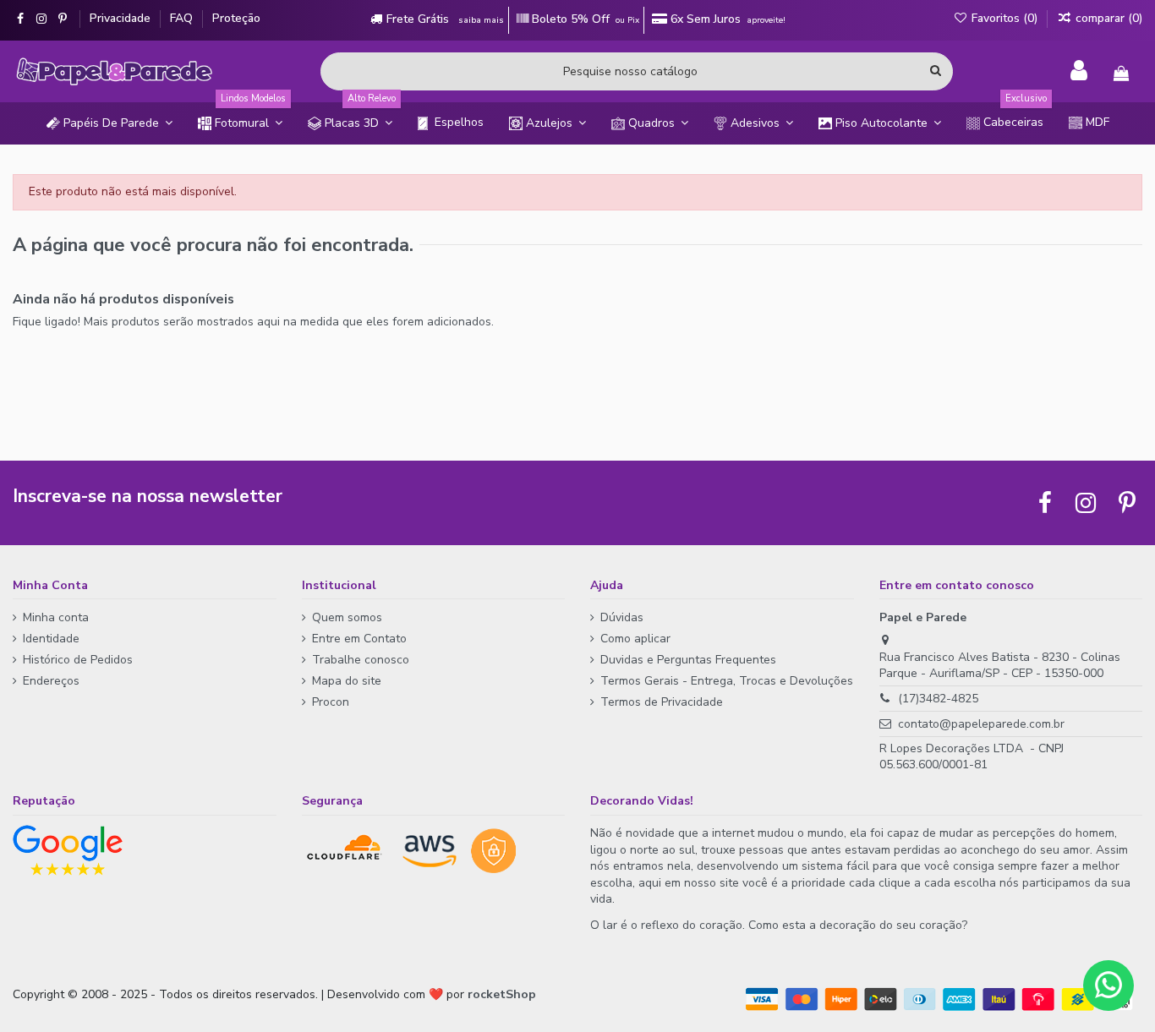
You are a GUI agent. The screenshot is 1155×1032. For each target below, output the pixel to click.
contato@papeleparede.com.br (981, 724)
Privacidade (122, 18)
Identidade (51, 639)
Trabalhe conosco (360, 660)
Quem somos (347, 617)
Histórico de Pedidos (78, 660)
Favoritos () (1004, 18)
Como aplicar (635, 639)
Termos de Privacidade (661, 702)
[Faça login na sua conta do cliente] (1079, 71)
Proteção (236, 18)
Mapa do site (346, 681)
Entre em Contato (359, 639)
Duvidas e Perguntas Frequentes (688, 660)
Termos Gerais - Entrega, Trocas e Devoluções (726, 681)
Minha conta (56, 617)
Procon (330, 702)
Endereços (51, 681)
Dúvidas (621, 617)
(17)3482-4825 (938, 699)
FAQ (183, 18)
